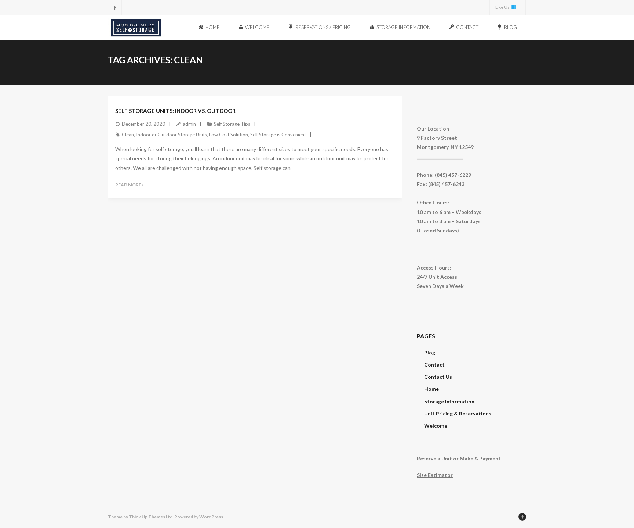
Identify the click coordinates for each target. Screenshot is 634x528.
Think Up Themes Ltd (150, 517)
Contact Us (438, 377)
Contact (434, 364)
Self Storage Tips (232, 124)
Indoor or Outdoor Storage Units (171, 135)
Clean (128, 135)
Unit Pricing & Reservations (457, 413)
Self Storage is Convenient (278, 135)
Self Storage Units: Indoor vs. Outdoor (175, 110)
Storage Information (449, 401)
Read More (128, 185)
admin (189, 124)
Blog (429, 352)
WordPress (211, 517)
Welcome (435, 425)
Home (431, 389)
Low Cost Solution (228, 135)
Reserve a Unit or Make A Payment (459, 458)
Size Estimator (435, 475)
